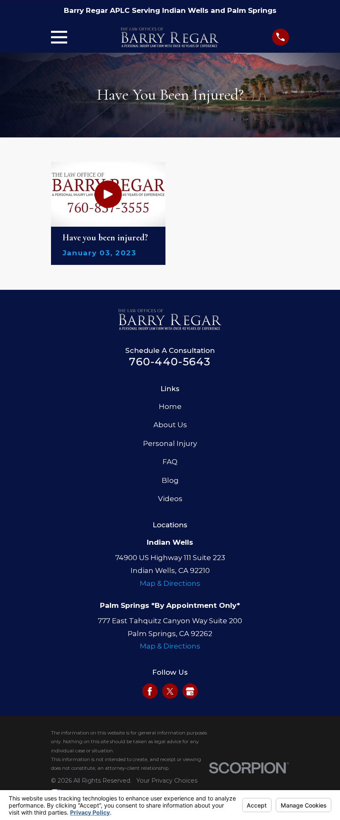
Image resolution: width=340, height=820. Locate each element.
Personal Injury (170, 443)
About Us (170, 425)
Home (170, 406)
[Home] (170, 37)
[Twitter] (170, 691)
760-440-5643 (170, 361)
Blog (170, 480)
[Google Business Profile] (190, 691)
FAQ (170, 462)
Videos (170, 498)
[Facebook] (150, 691)
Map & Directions (170, 583)
